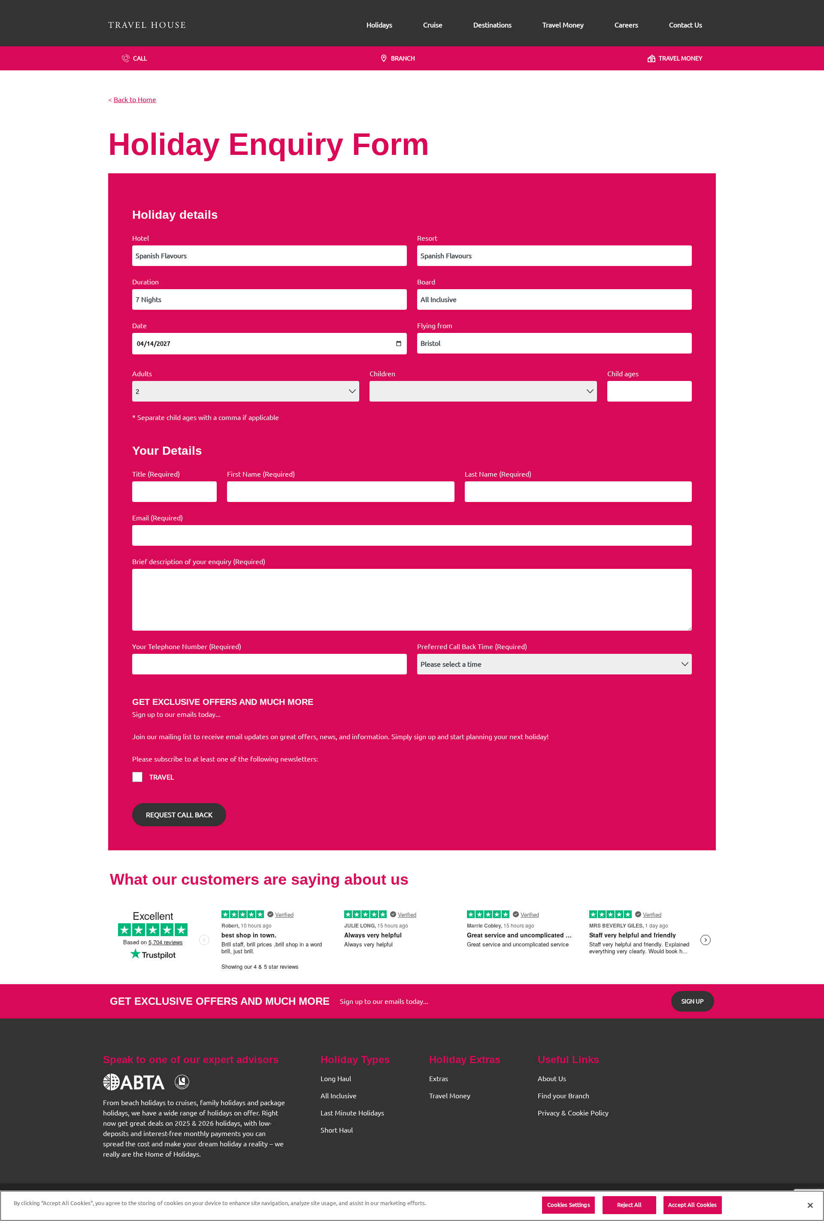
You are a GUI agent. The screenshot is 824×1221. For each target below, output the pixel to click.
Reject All (629, 1205)
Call (140, 58)
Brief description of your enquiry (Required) (198, 561)
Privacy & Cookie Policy (573, 1113)
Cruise (432, 25)
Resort (427, 238)
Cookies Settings (568, 1205)
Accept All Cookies (692, 1205)
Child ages (623, 374)
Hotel (140, 238)
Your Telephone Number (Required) (186, 646)
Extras (438, 1078)
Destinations (492, 25)
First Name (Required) (261, 474)
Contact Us (685, 25)
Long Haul (336, 1078)
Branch (403, 58)
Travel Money (563, 25)
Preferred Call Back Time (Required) (472, 646)
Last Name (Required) (498, 474)
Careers (626, 25)
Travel (161, 777)
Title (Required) (156, 474)
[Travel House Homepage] (146, 24)
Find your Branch (563, 1096)
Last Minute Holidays (352, 1113)
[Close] (810, 1205)
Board (426, 282)
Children (382, 374)
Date (139, 325)
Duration (145, 282)
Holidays (379, 25)
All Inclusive (339, 1096)
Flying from (434, 325)
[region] (412, 1206)
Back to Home (135, 99)
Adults (142, 374)
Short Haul (337, 1130)
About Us (552, 1078)
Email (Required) (157, 518)
